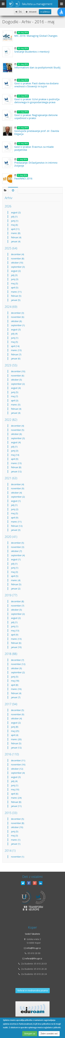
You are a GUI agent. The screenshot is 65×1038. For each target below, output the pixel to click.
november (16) (18, 764)
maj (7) (14, 396)
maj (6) (14, 224)
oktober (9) (16, 668)
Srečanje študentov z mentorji (32, 51)
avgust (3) (16, 329)
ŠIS (20, 11)
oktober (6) (16, 321)
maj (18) (15, 680)
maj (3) (14, 572)
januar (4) (15, 241)
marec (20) (16, 739)
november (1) (17, 856)
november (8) (17, 258)
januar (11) (16, 806)
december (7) (17, 660)
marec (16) (16, 689)
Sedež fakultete (32, 933)
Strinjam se (29, 1033)
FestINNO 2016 (23, 178)
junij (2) (14, 509)
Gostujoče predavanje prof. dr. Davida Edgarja (36, 132)
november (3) (17, 547)
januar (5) (15, 300)
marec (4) (15, 580)
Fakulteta (37, 4)
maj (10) (15, 789)
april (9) (14, 459)
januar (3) (15, 530)
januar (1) (15, 843)
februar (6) (16, 642)
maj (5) (14, 283)
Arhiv (8, 197)
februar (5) (16, 295)
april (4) (14, 735)
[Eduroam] (32, 1009)
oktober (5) (16, 379)
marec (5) (15, 404)
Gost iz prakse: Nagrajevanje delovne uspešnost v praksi (36, 116)
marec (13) (16, 350)
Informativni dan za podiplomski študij (37, 67)
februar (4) (16, 237)
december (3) (17, 312)
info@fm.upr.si (34, 948)
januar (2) (15, 588)
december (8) (17, 601)
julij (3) (14, 275)
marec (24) (16, 797)
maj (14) (15, 454)
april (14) (15, 346)
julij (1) (14, 216)
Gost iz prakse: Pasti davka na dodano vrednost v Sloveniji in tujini (36, 85)
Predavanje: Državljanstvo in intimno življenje (35, 164)
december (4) (17, 254)
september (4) (18, 555)
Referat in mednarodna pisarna (32, 990)
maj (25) (15, 731)
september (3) (18, 266)
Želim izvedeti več (49, 1033)
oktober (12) (17, 768)
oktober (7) (16, 551)
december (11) (18, 760)
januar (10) (16, 647)
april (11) (15, 229)
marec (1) (15, 839)
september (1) (18, 325)
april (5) (14, 287)
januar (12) (16, 471)
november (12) (18, 664)
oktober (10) (17, 262)
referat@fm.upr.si (33, 958)
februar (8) (16, 467)
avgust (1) (16, 501)
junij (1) (14, 220)
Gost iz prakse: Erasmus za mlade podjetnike (34, 148)
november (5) (17, 430)
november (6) (17, 317)
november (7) (17, 605)
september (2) (18, 383)
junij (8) (14, 726)
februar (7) (16, 354)
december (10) (18, 371)
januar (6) (15, 358)
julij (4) (14, 333)
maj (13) (15, 630)
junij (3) (14, 279)
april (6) (14, 793)
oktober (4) (16, 492)
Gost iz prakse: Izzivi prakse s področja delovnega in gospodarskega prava (36, 100)
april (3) (14, 400)
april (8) (14, 684)
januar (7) (15, 697)
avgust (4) (16, 388)
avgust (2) (16, 212)
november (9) (17, 488)
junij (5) (14, 392)
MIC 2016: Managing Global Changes (35, 35)
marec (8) (15, 233)
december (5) (17, 542)
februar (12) (17, 525)
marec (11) (16, 291)
